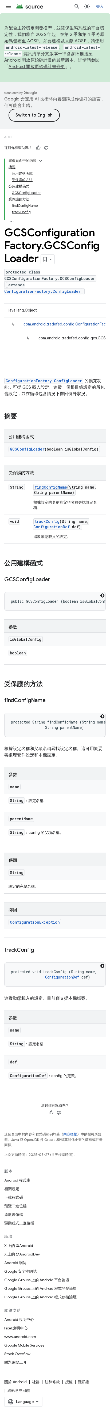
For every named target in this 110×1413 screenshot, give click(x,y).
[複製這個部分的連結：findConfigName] (51, 701)
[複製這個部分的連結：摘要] (22, 417)
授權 (69, 1382)
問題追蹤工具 (15, 1362)
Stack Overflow (17, 1353)
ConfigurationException (35, 922)
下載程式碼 (13, 1197)
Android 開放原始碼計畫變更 (37, 66)
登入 (100, 6)
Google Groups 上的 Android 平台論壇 (36, 1279)
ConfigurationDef (51, 526)
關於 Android (15, 1382)
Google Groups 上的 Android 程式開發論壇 (40, 1288)
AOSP (8, 137)
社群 (36, 1382)
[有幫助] (38, 148)
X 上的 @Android (18, 1245)
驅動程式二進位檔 (19, 1223)
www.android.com (20, 1336)
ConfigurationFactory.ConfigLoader (42, 291)
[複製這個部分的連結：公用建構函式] (48, 563)
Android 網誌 (15, 1262)
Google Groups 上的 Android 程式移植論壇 (40, 1297)
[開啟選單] (8, 6)
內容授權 (70, 1134)
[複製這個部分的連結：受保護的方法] (48, 684)
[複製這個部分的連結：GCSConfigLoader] (55, 580)
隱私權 (83, 1382)
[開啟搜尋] (77, 6)
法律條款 (52, 1382)
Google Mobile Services (24, 1345)
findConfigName (51, 487)
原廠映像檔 (13, 1214)
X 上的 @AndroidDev (22, 1254)
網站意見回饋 (18, 1390)
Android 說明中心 (19, 1319)
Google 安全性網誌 (20, 1271)
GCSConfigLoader (27, 449)
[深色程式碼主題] (102, 595)
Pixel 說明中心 (16, 1328)
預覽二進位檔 (15, 1206)
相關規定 (11, 1188)
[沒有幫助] (46, 148)
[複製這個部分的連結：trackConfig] (39, 950)
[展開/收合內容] (40, 161)
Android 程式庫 (17, 1180)
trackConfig (47, 521)
